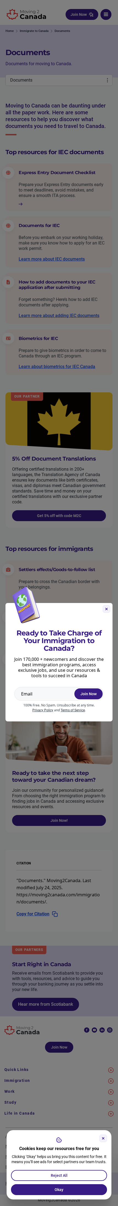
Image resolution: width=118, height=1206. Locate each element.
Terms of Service (73, 710)
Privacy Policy (42, 710)
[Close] (103, 1138)
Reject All (59, 1175)
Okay (59, 1189)
